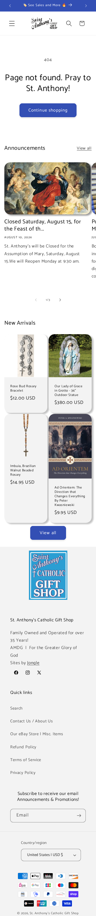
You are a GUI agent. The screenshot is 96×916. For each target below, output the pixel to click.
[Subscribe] (79, 816)
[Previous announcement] (10, 5)
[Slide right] (60, 300)
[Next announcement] (86, 5)
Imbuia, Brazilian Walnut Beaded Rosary (23, 470)
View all (84, 148)
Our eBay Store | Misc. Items (36, 734)
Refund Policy (23, 747)
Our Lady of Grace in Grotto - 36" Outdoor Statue (68, 390)
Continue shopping (48, 110)
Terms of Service (25, 759)
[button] (11, 23)
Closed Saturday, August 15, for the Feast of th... (42, 225)
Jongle (33, 662)
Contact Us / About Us (31, 721)
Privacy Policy (23, 772)
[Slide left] (35, 300)
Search (16, 708)
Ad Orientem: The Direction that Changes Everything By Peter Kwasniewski (70, 496)
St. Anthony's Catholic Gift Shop (54, 913)
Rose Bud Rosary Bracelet (23, 388)
